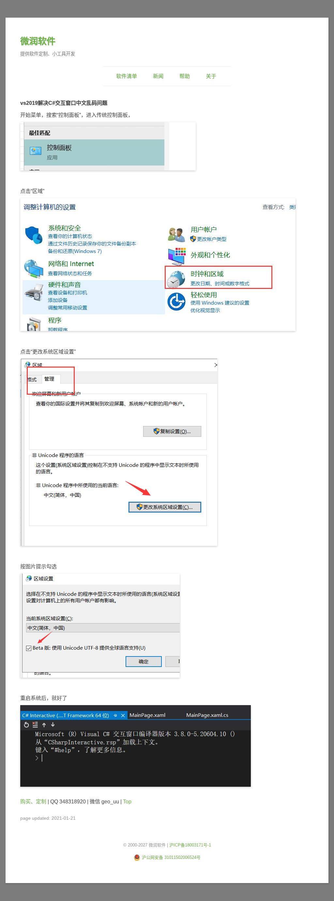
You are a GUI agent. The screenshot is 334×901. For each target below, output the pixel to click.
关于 (211, 76)
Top (127, 801)
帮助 (184, 76)
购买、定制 (33, 801)
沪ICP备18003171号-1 (190, 845)
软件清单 (126, 76)
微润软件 (37, 41)
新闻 (158, 76)
